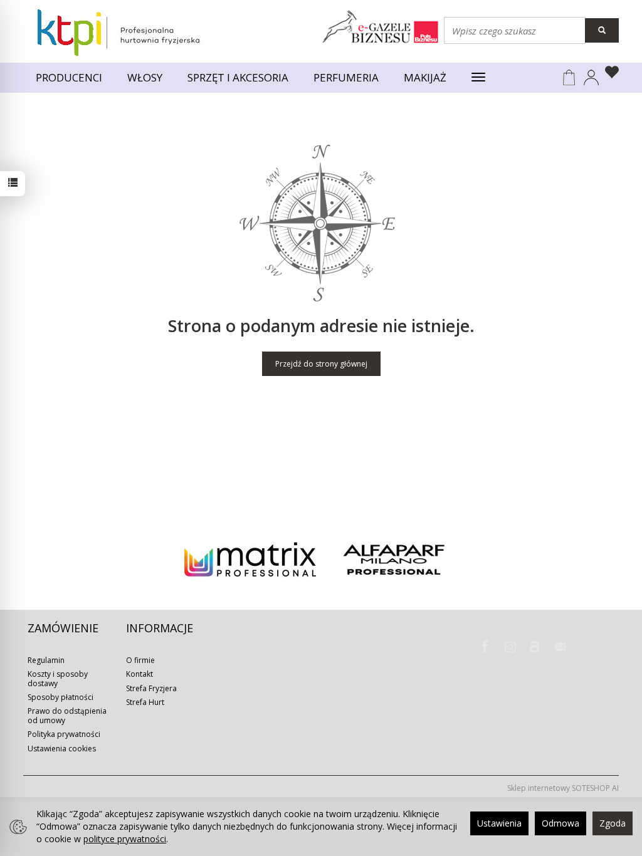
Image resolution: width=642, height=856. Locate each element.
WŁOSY (144, 77)
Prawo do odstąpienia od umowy (67, 715)
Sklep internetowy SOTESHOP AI (563, 788)
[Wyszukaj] (602, 30)
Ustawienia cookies (62, 748)
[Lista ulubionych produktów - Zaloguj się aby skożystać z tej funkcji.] (609, 74)
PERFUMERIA (346, 77)
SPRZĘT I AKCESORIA (237, 77)
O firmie (140, 660)
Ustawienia (499, 823)
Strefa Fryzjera (151, 688)
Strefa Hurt (145, 702)
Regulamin (46, 660)
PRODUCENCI (69, 77)
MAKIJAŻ (425, 77)
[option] (250, 559)
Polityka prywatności (64, 734)
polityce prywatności (124, 839)
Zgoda (612, 823)
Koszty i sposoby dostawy (58, 678)
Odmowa (560, 823)
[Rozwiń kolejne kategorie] (478, 78)
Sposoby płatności (60, 697)
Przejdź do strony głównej (321, 363)
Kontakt (139, 674)
